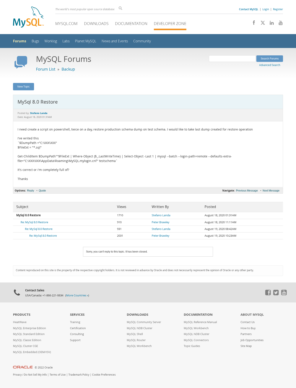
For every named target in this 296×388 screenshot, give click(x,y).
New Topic (23, 86)
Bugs (35, 41)
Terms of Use (58, 374)
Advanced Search (269, 65)
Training (75, 322)
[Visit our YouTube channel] (279, 23)
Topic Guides (192, 346)
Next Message (271, 190)
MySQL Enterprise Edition (29, 328)
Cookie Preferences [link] (104, 374)
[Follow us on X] (261, 23)
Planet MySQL (85, 41)
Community (142, 41)
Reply (30, 190)
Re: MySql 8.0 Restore (34, 222)
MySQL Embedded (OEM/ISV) (32, 352)
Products (21, 314)
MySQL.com (66, 23)
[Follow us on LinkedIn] (270, 23)
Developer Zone (170, 23)
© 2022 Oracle (44, 367)
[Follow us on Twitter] (275, 294)
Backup (68, 69)
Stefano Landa (161, 215)
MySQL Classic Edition (27, 340)
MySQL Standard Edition (29, 334)
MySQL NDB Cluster (139, 328)
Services (77, 314)
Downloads (96, 23)
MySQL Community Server (144, 322)
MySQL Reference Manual (200, 322)
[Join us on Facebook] (252, 23)
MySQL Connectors (196, 340)
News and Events (115, 41)
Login (265, 9)
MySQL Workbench (139, 346)
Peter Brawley (160, 222)
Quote (42, 190)
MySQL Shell (135, 334)
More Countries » (77, 295)
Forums (19, 41)
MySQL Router (136, 340)
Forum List (45, 69)
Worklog (50, 41)
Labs (66, 41)
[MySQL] (28, 17)
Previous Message (247, 190)
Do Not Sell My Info (35, 374)
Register (278, 9)
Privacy (17, 374)
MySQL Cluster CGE (25, 346)
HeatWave (19, 322)
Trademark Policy (78, 374)
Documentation (131, 23)
